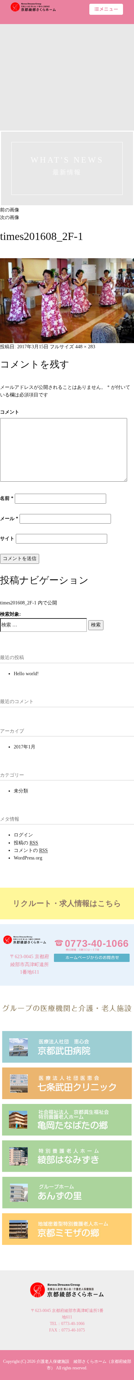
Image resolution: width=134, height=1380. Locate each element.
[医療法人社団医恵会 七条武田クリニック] (67, 1082)
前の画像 (9, 209)
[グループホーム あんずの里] (67, 1192)
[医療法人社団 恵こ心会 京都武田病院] (67, 1046)
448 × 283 (85, 346)
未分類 (21, 790)
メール (9, 518)
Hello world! (26, 673)
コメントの (31, 850)
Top (128, 1374)
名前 (6, 498)
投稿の (26, 842)
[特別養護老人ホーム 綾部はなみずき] (67, 1155)
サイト (7, 538)
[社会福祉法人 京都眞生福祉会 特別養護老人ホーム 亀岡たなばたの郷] (67, 1119)
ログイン (23, 834)
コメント (9, 412)
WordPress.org (28, 858)
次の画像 (9, 217)
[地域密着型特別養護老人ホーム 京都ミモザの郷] (67, 1228)
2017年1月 (24, 746)
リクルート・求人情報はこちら (67, 903)
